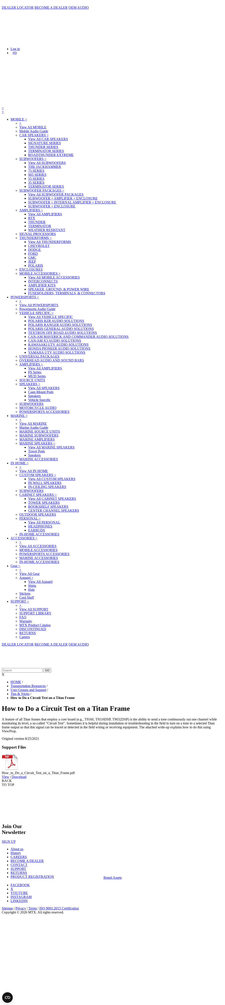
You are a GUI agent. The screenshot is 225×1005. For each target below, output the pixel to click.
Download (19, 777)
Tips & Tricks (20, 694)
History (16, 853)
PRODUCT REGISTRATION (32, 877)
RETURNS (19, 873)
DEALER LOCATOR (18, 7)
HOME (16, 682)
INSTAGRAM (21, 897)
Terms (32, 908)
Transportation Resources (28, 686)
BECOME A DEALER (51, 7)
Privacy (20, 908)
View (5, 777)
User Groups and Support (28, 690)
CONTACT (19, 865)
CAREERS (19, 857)
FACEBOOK (20, 885)
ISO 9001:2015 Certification (59, 908)
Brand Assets (112, 877)
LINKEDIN (19, 901)
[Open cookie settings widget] (7, 997)
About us (17, 849)
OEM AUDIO (79, 7)
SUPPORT (18, 869)
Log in (15, 49)
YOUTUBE (19, 893)
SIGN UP (9, 841)
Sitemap (7, 908)
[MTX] (46, 41)
